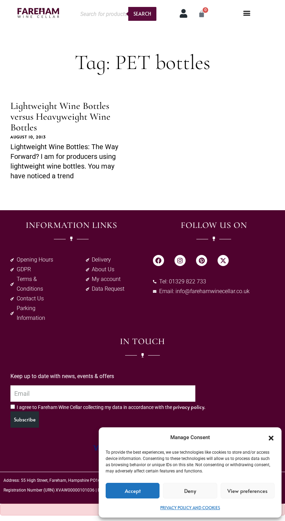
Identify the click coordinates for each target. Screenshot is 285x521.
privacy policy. (189, 407)
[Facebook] (158, 260)
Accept (133, 490)
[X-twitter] (223, 260)
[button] (271, 437)
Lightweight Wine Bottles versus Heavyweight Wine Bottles (60, 116)
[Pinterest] (201, 260)
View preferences (247, 490)
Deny (190, 490)
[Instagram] (180, 260)
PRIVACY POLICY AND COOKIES (190, 507)
